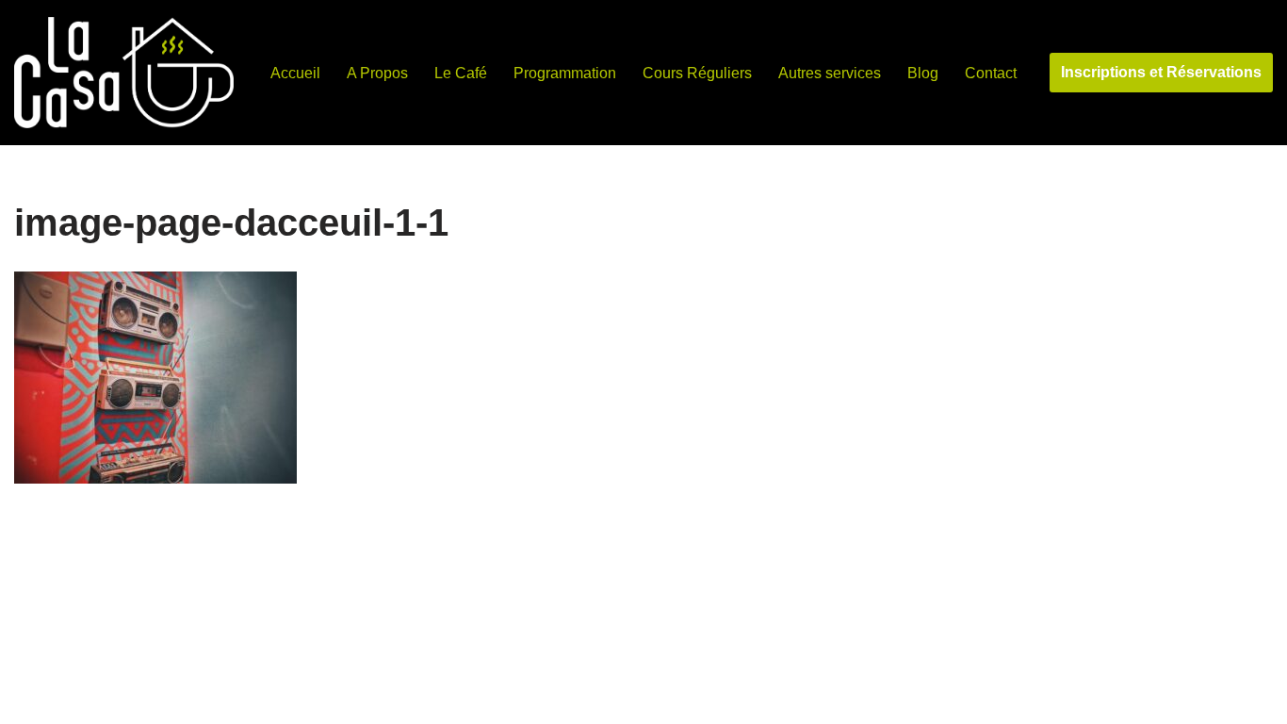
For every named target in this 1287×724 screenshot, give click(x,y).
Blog (922, 73)
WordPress (188, 700)
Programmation (564, 73)
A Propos (377, 73)
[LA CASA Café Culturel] (124, 72)
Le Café (460, 73)
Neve (32, 700)
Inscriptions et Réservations (1161, 72)
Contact (991, 73)
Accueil (295, 73)
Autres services (829, 73)
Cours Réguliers (697, 73)
